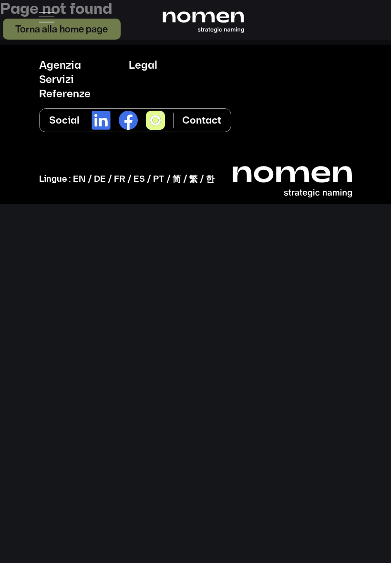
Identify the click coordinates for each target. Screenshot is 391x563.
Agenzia (60, 66)
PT (159, 179)
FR (119, 179)
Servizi (56, 80)
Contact (201, 120)
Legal (143, 66)
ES (139, 179)
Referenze (65, 94)
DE (100, 179)
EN (79, 179)
